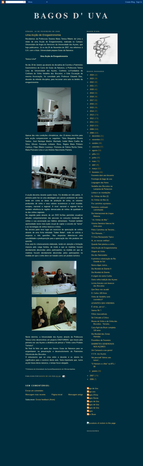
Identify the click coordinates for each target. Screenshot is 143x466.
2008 (92, 133)
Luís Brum (92, 414)
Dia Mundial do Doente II (101, 269)
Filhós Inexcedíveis (99, 314)
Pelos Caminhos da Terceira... (103, 230)
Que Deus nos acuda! (100, 289)
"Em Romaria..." (97, 233)
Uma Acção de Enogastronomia (104, 248)
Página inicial (57, 395)
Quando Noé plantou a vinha (102, 244)
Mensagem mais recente (35, 395)
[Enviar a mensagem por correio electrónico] (63, 376)
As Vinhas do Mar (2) (100, 196)
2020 (92, 89)
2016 (92, 104)
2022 (92, 82)
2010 (92, 126)
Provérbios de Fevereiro (101, 340)
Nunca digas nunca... (100, 265)
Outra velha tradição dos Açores (104, 280)
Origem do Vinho (98, 251)
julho (94, 154)
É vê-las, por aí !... (99, 307)
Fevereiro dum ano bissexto (102, 175)
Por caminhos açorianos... (102, 203)
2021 (92, 86)
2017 (92, 100)
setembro (96, 147)
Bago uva (91, 392)
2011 (92, 122)
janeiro (95, 371)
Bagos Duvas (93, 398)
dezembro (96, 136)
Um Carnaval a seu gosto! (101, 350)
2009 (92, 129)
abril (94, 165)
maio (94, 161)
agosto (95, 150)
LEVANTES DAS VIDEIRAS (102, 303)
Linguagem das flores (100, 183)
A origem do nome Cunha (101, 276)
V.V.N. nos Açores (98, 354)
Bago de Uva (93, 388)
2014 (92, 111)
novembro (96, 140)
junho (94, 158)
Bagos (90, 411)
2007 (92, 376)
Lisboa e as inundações (100, 193)
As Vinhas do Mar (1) (100, 200)
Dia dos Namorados (99, 255)
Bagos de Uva (93, 401)
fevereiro (96, 172)
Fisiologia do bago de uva (101, 179)
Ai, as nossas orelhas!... (101, 241)
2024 (92, 75)
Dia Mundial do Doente (100, 272)
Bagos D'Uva (93, 395)
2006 (92, 379)
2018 (92, 97)
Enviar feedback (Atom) (45, 400)
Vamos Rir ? (96, 310)
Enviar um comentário (34, 391)
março (95, 169)
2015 (92, 107)
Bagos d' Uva (71, 15)
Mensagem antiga (75, 395)
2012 (92, 118)
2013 (92, 115)
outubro (95, 143)
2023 (92, 78)
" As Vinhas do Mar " (99, 220)
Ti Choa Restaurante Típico (102, 237)
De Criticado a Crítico (100, 318)
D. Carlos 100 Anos (99, 293)
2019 (92, 93)
